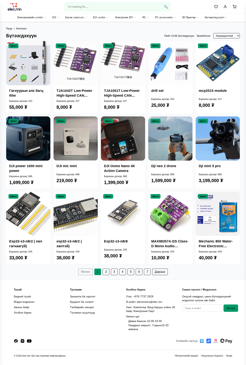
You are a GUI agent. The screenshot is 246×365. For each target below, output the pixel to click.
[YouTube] (29, 341)
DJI (54, 17)
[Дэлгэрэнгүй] (44, 54)
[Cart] (234, 7)
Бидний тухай (22, 296)
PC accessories (164, 17)
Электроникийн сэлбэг (30, 17)
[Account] (225, 7)
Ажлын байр (21, 307)
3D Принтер (188, 17)
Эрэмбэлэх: (203, 35)
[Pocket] (215, 341)
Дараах (160, 271)
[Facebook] (16, 341)
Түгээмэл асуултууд (82, 312)
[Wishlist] (216, 7)
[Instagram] (22, 341)
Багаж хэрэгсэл (74, 17)
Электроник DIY (124, 17)
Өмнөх (85, 271)
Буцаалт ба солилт (82, 301)
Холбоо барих (23, 312)
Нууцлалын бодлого (212, 355)
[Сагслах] (44, 63)
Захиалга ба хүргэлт (82, 296)
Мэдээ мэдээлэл (24, 301)
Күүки (229, 355)
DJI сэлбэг (99, 17)
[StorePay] (208, 341)
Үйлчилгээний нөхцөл (186, 355)
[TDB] (201, 341)
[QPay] (226, 341)
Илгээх (231, 308)
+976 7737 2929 (143, 296)
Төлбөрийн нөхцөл (82, 307)
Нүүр (9, 28)
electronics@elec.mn (149, 301)
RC (144, 17)
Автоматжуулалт (214, 17)
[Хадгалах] (44, 72)
